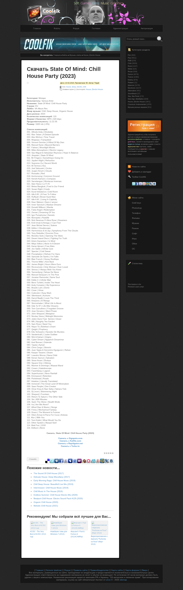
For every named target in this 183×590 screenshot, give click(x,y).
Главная (37, 28)
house (68, 87)
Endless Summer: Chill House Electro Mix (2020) (56, 495)
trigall (96, 83)
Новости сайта (139, 166)
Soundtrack (132, 94)
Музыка (135, 223)
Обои (134, 243)
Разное (135, 228)
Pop (129, 58)
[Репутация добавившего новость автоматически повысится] (33, 459)
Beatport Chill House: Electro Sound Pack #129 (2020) (58, 498)
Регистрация (144, 126)
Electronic (132, 88)
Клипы (130, 80)
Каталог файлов (53, 570)
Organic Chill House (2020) (46, 502)
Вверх (145, 570)
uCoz (108, 580)
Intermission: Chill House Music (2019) (51, 488)
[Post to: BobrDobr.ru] (84, 462)
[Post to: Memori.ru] (88, 462)
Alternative (132, 91)
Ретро (130, 72)
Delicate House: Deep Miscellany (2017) (52, 477)
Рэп (129, 55)
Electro (79, 87)
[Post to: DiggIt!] (56, 462)
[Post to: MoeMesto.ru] (93, 462)
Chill (84, 87)
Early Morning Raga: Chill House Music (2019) (54, 480)
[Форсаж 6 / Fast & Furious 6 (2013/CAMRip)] (79, 528)
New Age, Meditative (136, 99)
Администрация (120, 28)
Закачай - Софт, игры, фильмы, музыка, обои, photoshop (47, 11)
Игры (134, 238)
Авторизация (147, 28)
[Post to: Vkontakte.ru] (111, 462)
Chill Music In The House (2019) (48, 491)
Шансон (131, 85)
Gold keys (136, 203)
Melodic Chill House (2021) (46, 506)
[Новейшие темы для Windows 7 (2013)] (58, 528)
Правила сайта (80, 570)
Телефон (136, 213)
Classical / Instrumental (137, 104)
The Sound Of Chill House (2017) (49, 473)
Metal (130, 69)
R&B (129, 61)
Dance (130, 74)
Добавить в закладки (141, 172)
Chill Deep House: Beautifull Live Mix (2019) (53, 484)
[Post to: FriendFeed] (74, 462)
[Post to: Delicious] (47, 462)
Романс (131, 83)
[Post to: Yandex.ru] (97, 462)
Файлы (57, 28)
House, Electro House (91, 55)
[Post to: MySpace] (70, 462)
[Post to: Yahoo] (79, 462)
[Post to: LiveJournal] (107, 462)
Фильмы (136, 218)
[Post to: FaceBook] (61, 462)
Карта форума (132, 570)
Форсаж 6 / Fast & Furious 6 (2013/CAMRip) (77, 534)
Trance (130, 77)
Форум (76, 28)
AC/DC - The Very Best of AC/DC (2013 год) (38, 534)
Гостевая (96, 28)
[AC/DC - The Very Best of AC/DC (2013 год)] (38, 528)
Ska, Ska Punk (133, 96)
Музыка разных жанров (137, 107)
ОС (133, 249)
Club (130, 63)
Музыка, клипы (75, 55)
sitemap (123, 580)
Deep (74, 87)
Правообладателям (99, 570)
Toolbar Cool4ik (139, 177)
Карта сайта (117, 570)
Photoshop (137, 208)
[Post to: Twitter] (52, 462)
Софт (134, 233)
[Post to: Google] (65, 462)
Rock (130, 66)
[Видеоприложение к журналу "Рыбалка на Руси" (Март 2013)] (99, 533)
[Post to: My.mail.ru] (102, 462)
